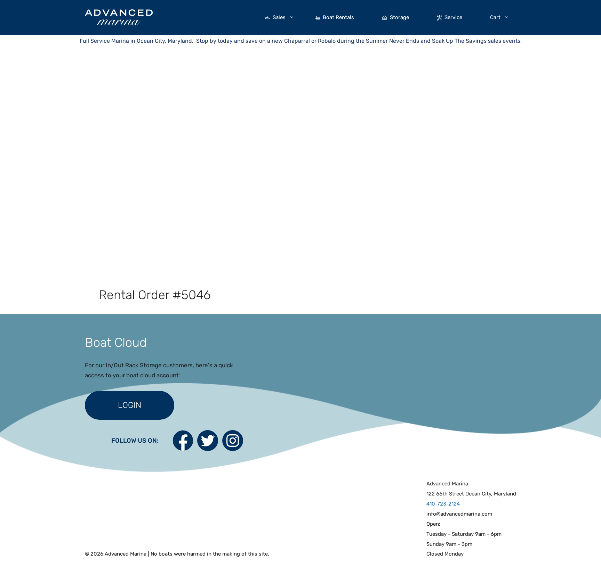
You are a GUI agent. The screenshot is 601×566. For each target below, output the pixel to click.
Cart (495, 17)
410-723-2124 (443, 504)
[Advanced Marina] (119, 16)
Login (129, 405)
